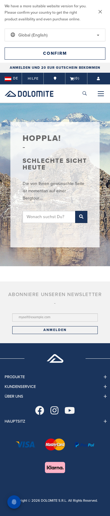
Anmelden (55, 330)
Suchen (81, 217)
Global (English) (32, 35)
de (15, 78)
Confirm (55, 53)
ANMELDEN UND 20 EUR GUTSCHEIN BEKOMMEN (55, 68)
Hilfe (33, 79)
